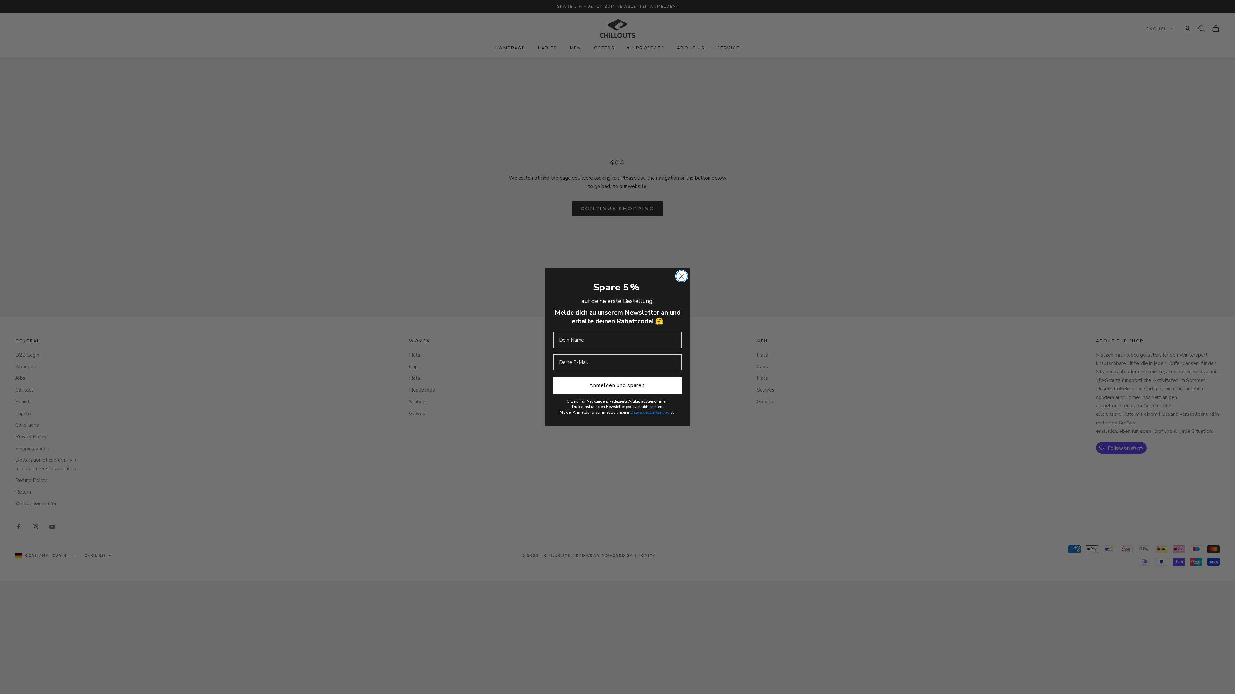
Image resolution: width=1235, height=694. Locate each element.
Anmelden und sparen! (617, 385)
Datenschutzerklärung (650, 412)
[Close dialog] (681, 276)
